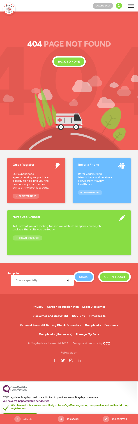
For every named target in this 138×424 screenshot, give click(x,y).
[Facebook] (55, 360)
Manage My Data (87, 334)
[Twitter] (63, 360)
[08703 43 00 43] (118, 6)
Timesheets (97, 316)
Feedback (111, 325)
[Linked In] (79, 360)
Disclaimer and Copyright (50, 316)
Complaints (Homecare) (55, 334)
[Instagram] (71, 360)
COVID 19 (78, 316)
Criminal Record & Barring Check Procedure (50, 325)
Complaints (93, 325)
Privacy (38, 306)
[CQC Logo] (15, 391)
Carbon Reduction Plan (63, 306)
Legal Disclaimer (93, 306)
